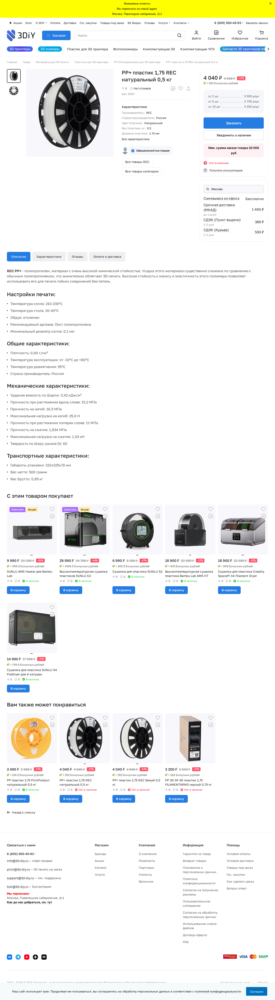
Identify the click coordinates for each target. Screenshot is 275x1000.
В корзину (18, 590)
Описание (18, 256)
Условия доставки (240, 861)
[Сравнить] (173, 88)
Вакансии (146, 881)
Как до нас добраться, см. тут (29, 902)
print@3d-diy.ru (18, 869)
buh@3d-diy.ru (17, 886)
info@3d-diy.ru (17, 861)
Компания (147, 845)
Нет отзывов (142, 88)
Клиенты (145, 874)
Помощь (233, 845)
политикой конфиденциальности (218, 991)
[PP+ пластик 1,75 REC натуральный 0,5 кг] (70, 113)
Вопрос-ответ (237, 888)
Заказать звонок (257, 23)
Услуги (100, 874)
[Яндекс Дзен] (35, 957)
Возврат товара (194, 861)
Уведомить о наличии (234, 135)
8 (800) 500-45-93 (227, 23)
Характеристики (49, 256)
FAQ (185, 942)
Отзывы (77, 256)
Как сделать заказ (240, 881)
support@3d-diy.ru (20, 878)
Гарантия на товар (197, 854)
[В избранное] (181, 88)
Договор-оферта (195, 935)
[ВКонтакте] (9, 957)
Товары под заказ (240, 867)
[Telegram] (18, 957)
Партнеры (146, 867)
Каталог (101, 867)
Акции (99, 861)
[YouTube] (26, 957)
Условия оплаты (238, 854)
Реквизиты (147, 861)
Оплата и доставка (107, 256)
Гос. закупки (236, 874)
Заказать (234, 123)
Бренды (100, 854)
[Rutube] (44, 957)
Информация (193, 845)
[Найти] (179, 35)
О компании (148, 854)
